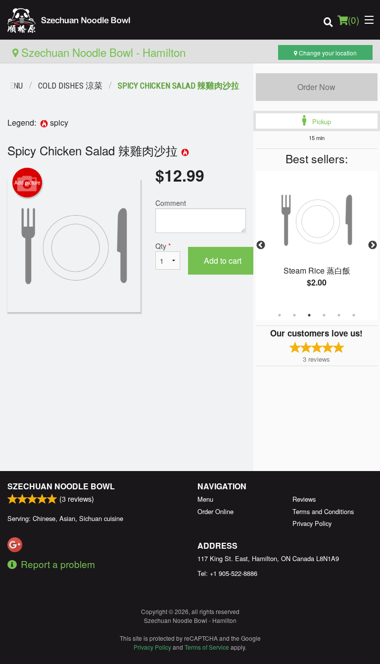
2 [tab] (294, 315)
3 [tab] (309, 315)
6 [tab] (354, 315)
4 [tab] (324, 315)
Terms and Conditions (323, 511)
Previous (261, 245)
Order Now (316, 87)
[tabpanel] (316, 239)
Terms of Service (207, 647)
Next (373, 245)
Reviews (304, 499)
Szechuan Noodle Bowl (61, 486)
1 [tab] (280, 315)
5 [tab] (339, 315)
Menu (205, 499)
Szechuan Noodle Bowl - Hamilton (102, 52)
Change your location (327, 52)
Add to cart (222, 260)
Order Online (215, 511)
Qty (163, 246)
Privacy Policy (312, 523)
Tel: (227, 573)
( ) (353, 19)
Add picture (27, 182)
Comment (170, 203)
